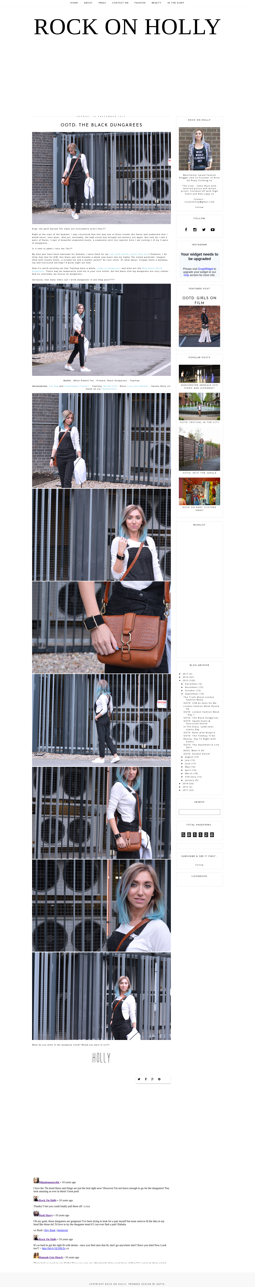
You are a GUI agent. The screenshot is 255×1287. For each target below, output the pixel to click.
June (188, 763)
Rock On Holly (127, 26)
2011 (185, 790)
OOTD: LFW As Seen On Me (200, 703)
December (191, 684)
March (189, 773)
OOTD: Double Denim (197, 753)
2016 (185, 677)
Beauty (157, 3)
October (190, 690)
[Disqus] (101, 1130)
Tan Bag (53, 386)
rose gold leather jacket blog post (129, 254)
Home (74, 3)
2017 (185, 673)
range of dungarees (108, 268)
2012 (185, 786)
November (191, 687)
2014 (185, 783)
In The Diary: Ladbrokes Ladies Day (199, 728)
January (189, 780)
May (187, 766)
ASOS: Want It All (194, 750)
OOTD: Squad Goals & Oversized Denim (197, 722)
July (187, 760)
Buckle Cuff (110, 386)
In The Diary (176, 3)
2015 (185, 680)
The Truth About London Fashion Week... (199, 698)
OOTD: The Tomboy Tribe (199, 735)
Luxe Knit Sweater (137, 386)
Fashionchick (109, 389)
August (189, 757)
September (192, 693)
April (188, 770)
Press (102, 3)
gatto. (161, 1284)
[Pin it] (159, 1079)
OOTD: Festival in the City (199, 422)
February (190, 776)
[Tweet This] (139, 1079)
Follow (200, 207)
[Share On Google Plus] (152, 1079)
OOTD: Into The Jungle (199, 473)
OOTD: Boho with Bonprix (199, 732)
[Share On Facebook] (146, 1079)
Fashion (140, 3)
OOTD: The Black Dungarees (201, 717)
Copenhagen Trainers (76, 386)
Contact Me (120, 3)
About (88, 3)
